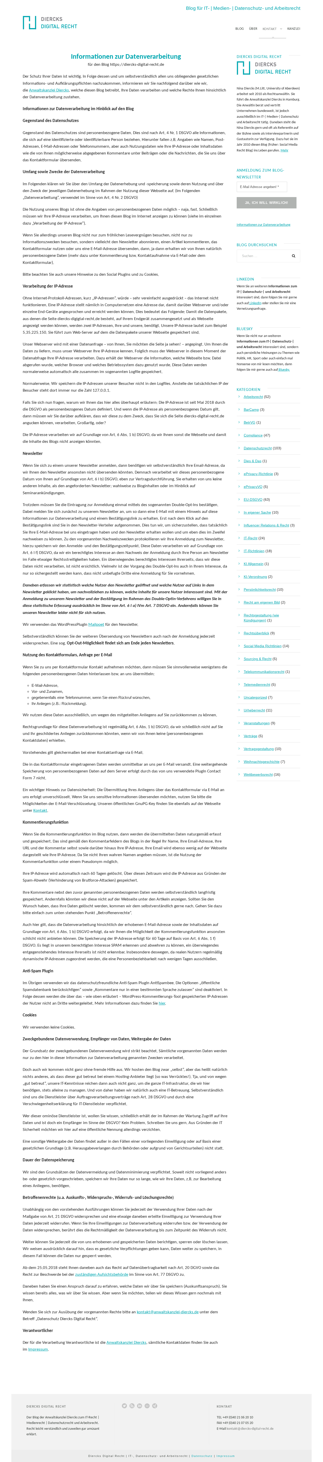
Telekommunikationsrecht (264, 672)
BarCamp (251, 410)
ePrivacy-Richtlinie (258, 474)
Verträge (250, 736)
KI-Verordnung (255, 577)
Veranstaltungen (257, 723)
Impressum (38, 1349)
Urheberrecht (254, 710)
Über (253, 29)
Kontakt (270, 29)
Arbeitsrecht (253, 397)
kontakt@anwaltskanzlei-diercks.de (168, 1312)
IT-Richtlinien (254, 551)
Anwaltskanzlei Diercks (49, 90)
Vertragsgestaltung (259, 749)
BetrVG (249, 422)
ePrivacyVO (253, 487)
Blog (239, 29)
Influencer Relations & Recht (266, 525)
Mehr (284, 150)
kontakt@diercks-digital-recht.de (250, 1429)
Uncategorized (255, 697)
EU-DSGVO (253, 499)
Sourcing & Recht (258, 659)
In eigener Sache (257, 512)
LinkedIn (255, 303)
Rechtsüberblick (256, 633)
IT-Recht (250, 538)
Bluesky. (284, 370)
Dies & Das (252, 461)
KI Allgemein (253, 564)
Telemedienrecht (257, 684)
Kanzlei (294, 29)
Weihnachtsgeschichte (262, 762)
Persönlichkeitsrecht (260, 589)
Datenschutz (202, 1455)
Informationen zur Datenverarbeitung (263, 225)
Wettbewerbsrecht (258, 774)
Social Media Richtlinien (263, 646)
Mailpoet (96, 625)
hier (162, 1003)
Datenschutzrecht (258, 448)
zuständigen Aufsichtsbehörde (101, 1274)
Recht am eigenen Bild (262, 602)
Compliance (253, 435)
